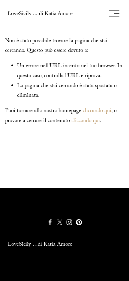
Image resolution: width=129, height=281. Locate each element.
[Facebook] (50, 222)
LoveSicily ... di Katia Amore (40, 13)
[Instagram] (69, 222)
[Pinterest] (79, 222)
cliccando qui (97, 111)
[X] (60, 222)
